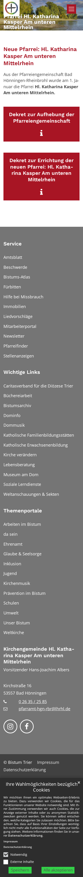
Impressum (10, 841)
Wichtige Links (21, 372)
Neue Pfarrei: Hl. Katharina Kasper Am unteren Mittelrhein (40, 56)
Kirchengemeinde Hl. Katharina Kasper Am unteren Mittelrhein (38, 655)
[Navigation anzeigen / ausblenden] (71, 9)
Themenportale (22, 511)
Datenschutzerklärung (25, 835)
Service (12, 244)
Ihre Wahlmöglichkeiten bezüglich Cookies (41, 787)
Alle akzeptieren (58, 870)
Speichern (20, 870)
